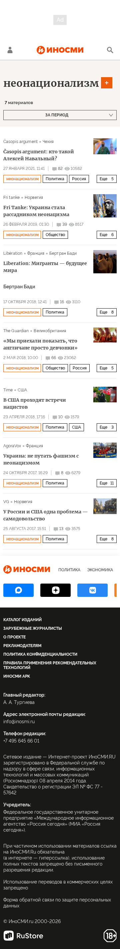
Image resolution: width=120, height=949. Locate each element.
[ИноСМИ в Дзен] (55, 590)
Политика (55, 179)
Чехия (48, 141)
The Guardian (16, 331)
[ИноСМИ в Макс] (18, 590)
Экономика (100, 570)
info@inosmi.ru (19, 721)
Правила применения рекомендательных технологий (49, 665)
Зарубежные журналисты (32, 628)
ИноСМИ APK (16, 676)
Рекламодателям (22, 645)
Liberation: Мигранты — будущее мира (45, 266)
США (22, 390)
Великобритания (50, 331)
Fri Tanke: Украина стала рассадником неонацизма (36, 210)
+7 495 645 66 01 (21, 741)
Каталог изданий (22, 619)
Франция (35, 253)
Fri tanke (11, 197)
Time (8, 390)
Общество (55, 234)
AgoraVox (12, 446)
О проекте (14, 637)
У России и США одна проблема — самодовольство (45, 515)
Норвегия (34, 197)
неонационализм (51, 83)
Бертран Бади (63, 253)
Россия (79, 179)
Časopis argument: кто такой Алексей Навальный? (38, 155)
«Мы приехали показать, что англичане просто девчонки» (40, 344)
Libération (12, 253)
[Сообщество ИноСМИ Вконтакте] (92, 590)
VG (6, 501)
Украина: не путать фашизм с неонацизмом (41, 459)
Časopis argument (20, 141)
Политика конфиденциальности (40, 654)
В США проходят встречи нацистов (34, 403)
